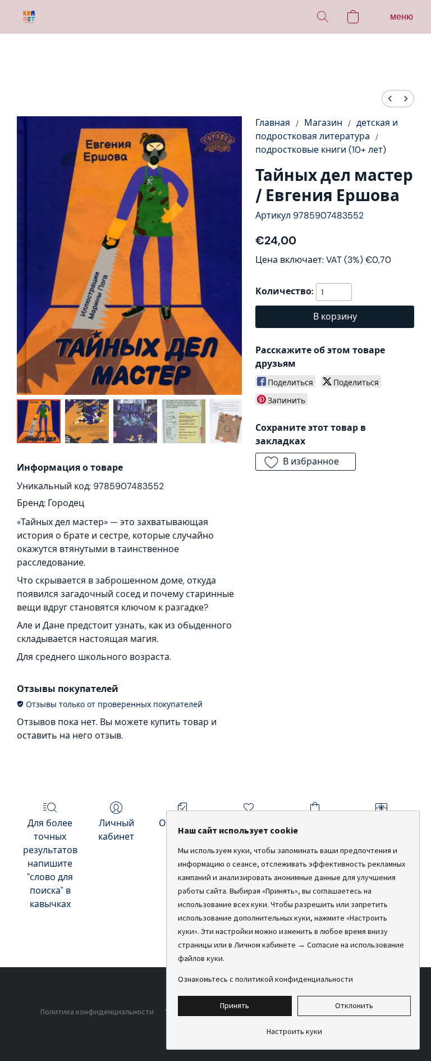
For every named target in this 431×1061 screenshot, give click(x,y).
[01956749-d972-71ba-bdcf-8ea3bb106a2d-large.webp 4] (226, 421)
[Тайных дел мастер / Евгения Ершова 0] (39, 421)
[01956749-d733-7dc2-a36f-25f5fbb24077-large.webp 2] (135, 421)
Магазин (323, 123)
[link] (294, 1027)
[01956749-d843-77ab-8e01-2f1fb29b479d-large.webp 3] (183, 421)
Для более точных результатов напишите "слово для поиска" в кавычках (50, 863)
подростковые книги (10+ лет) (320, 150)
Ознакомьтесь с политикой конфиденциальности (265, 979)
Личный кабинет (116, 830)
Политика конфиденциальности (97, 1012)
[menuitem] (390, 98)
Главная (272, 123)
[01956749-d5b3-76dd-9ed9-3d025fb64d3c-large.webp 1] (87, 421)
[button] (29, 17)
